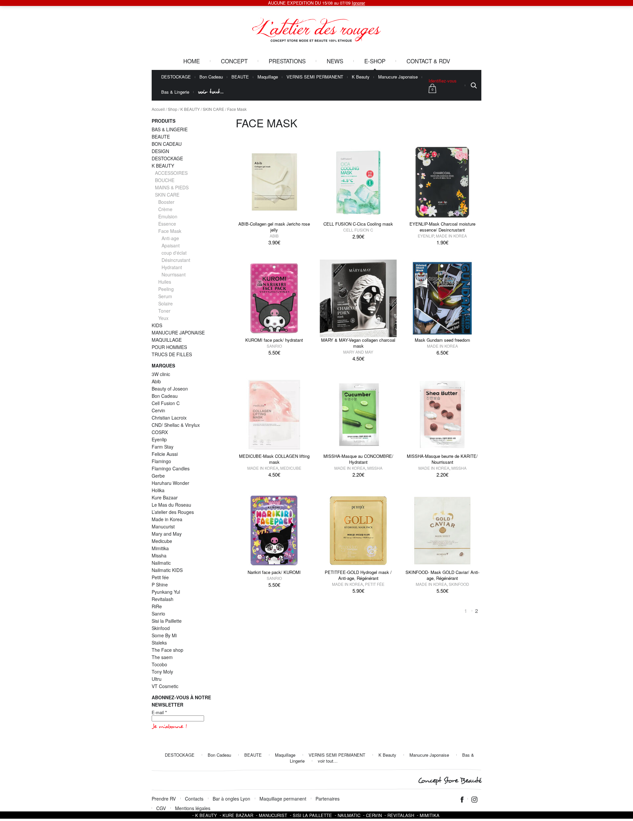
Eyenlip (426, 235)
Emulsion (167, 216)
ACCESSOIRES (171, 173)
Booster (166, 202)
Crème (165, 209)
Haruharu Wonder (170, 483)
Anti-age (170, 238)
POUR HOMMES (169, 347)
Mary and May (358, 352)
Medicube (290, 468)
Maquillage (267, 77)
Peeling (166, 289)
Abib (274, 235)
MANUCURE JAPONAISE (178, 332)
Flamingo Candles (171, 468)
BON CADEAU (167, 144)
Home (191, 61)
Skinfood (459, 584)
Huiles (164, 281)
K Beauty (361, 77)
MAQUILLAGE (167, 339)
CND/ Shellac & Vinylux (176, 425)
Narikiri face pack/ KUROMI (274, 572)
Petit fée (374, 584)
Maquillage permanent (282, 798)
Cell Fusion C (358, 230)
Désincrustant (176, 260)
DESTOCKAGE (176, 77)
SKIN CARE (213, 109)
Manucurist (163, 526)
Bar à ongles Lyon (231, 798)
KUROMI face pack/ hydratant (274, 340)
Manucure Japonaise (398, 77)
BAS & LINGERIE (170, 129)
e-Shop (374, 61)
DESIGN (160, 151)
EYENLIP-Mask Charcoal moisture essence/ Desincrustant (442, 227)
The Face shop (167, 650)
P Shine (160, 584)
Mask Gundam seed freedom (442, 340)
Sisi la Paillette (167, 620)
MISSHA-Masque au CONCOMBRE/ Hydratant (358, 459)
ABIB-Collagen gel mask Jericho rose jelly (274, 227)
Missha (374, 468)
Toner (164, 310)
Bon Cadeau (211, 77)
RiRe (157, 606)
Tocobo (159, 664)
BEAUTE (240, 77)
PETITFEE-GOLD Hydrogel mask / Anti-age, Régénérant (358, 575)
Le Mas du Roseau (171, 504)
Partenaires (328, 798)
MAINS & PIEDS (172, 187)
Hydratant (172, 267)
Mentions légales (192, 808)
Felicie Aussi (165, 454)
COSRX (160, 432)
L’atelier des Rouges (173, 512)
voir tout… (211, 92)
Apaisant (171, 245)
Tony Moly (162, 671)
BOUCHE (164, 180)
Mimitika (160, 548)
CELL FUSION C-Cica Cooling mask (358, 224)
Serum (165, 296)
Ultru (157, 679)
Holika (158, 490)
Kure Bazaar (165, 497)
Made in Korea (451, 235)
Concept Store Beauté (449, 780)
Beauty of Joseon (170, 388)
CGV (161, 808)
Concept (234, 61)
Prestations (287, 61)
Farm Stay (162, 446)
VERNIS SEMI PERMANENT (314, 77)
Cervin (158, 410)
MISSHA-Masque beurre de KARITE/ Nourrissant (442, 459)
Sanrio (274, 346)
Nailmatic (161, 562)
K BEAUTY (190, 109)
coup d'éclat (174, 252)
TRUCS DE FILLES (172, 354)
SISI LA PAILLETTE (312, 815)
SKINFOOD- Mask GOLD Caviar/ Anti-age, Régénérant (442, 575)
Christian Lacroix (169, 417)
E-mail (159, 712)
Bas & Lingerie (175, 92)
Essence (167, 223)
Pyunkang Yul (166, 591)
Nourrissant (174, 274)
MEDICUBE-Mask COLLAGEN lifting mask (274, 459)
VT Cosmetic (165, 686)
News (335, 61)
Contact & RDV (428, 61)
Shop (172, 109)
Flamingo (161, 461)
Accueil (158, 109)
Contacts (194, 798)
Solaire (165, 303)
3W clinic (161, 374)
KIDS (157, 325)
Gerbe (158, 475)
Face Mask (169, 231)
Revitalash (162, 599)
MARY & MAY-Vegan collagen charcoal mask (358, 343)
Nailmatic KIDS (167, 570)
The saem (162, 657)
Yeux (163, 318)
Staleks (159, 642)
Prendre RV (164, 798)
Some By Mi (164, 635)
